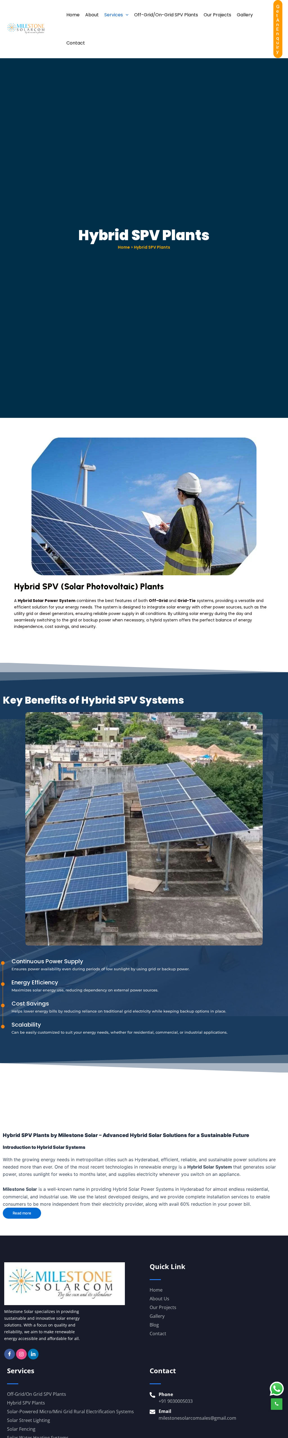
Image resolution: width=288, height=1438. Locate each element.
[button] (126, 15)
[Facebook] (9, 1354)
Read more (22, 1213)
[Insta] (21, 1354)
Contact (75, 43)
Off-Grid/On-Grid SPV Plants (166, 15)
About (92, 15)
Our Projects (217, 15)
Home (73, 15)
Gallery (245, 15)
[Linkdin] (33, 1354)
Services (113, 15)
